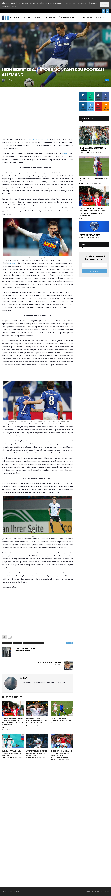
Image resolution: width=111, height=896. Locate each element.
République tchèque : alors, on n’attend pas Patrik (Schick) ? (36, 720)
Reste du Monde (49, 17)
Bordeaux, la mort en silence (49, 663)
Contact (106, 891)
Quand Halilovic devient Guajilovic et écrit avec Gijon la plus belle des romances (13, 721)
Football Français (31, 17)
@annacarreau (8, 727)
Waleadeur (85, 237)
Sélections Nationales (67, 17)
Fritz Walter (12, 263)
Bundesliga (7, 643)
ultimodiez (85, 183)
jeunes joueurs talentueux (38, 139)
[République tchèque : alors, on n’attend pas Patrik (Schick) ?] (37, 708)
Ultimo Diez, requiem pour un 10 (93, 179)
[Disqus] (37, 791)
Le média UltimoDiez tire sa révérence (92, 149)
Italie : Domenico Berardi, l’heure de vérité (62, 719)
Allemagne (23, 25)
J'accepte (104, 4)
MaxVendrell (85, 153)
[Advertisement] (37, 115)
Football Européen (12, 17)
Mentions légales (97, 891)
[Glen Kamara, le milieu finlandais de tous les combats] (13, 741)
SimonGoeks (32, 725)
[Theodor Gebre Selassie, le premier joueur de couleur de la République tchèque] (62, 741)
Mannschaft (29, 643)
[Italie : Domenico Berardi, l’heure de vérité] (62, 708)
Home (3, 25)
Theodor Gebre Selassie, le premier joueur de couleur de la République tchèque (61, 754)
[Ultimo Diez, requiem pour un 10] (94, 165)
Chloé (7, 80)
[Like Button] (4, 637)
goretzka (18, 643)
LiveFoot (88, 891)
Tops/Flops (100, 17)
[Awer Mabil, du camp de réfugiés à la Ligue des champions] (37, 741)
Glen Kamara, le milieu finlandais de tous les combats (11, 753)
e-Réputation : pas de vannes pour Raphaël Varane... (25, 651)
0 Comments (27, 80)
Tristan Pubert (57, 723)
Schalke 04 (65, 153)
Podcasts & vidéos (86, 17)
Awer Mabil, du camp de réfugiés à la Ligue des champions (36, 753)
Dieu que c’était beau (89, 235)
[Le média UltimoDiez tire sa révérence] (94, 135)
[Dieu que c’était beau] (94, 226)
